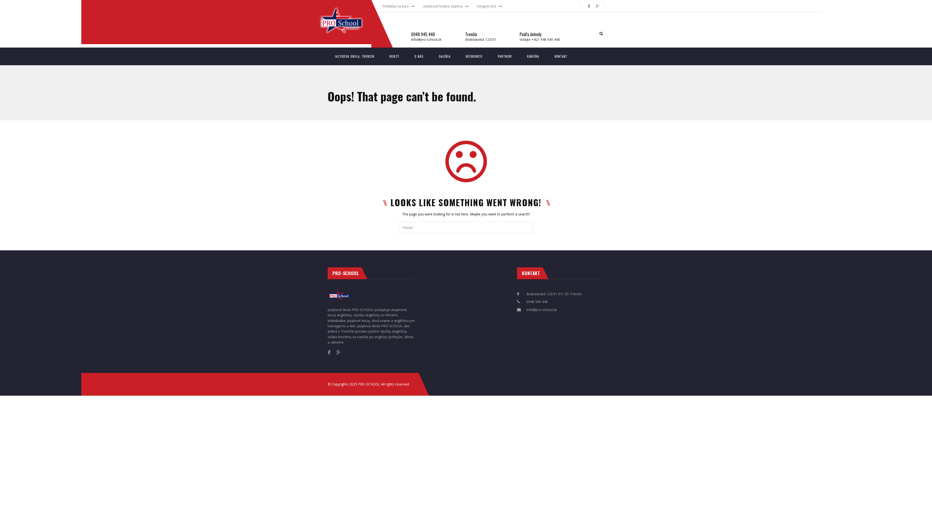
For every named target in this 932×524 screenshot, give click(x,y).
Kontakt (561, 56)
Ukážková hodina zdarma (443, 6)
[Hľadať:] (466, 224)
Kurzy (394, 56)
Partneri (505, 56)
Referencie (474, 56)
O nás (419, 56)
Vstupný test (486, 6)
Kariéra (533, 56)
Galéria (444, 56)
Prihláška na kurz (395, 6)
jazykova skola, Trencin (354, 56)
